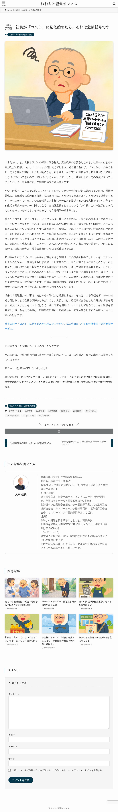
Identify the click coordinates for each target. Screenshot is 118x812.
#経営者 (28, 410)
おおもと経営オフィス (59, 3)
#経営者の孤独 (12, 415)
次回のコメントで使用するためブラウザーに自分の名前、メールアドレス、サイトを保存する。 (58, 770)
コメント (13, 693)
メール (12, 746)
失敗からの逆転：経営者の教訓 (21, 34)
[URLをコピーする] (59, 431)
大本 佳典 (21, 494)
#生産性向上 (91, 410)
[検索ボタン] (114, 3)
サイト (11, 758)
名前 (11, 734)
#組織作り (77, 410)
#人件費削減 (44, 415)
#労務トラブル (15, 410)
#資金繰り (65, 410)
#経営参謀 (52, 410)
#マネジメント (29, 415)
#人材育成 (40, 410)
